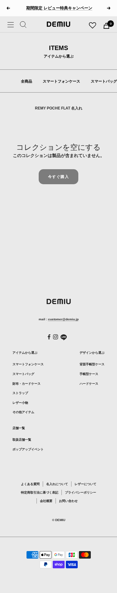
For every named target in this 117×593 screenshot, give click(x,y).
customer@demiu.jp (63, 319)
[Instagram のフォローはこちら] (55, 336)
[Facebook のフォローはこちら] (49, 337)
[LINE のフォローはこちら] (64, 337)
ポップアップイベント (28, 449)
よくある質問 (30, 484)
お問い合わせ (68, 501)
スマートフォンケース (61, 81)
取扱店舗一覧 (21, 439)
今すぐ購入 (58, 176)
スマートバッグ (104, 81)
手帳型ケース (89, 374)
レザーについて (85, 484)
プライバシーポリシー (80, 492)
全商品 (26, 81)
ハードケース (89, 383)
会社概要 (46, 501)
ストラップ (20, 393)
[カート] (106, 26)
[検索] (23, 25)
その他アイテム (23, 412)
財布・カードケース (26, 383)
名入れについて (57, 484)
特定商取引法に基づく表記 (39, 492)
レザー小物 (20, 402)
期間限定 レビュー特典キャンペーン (59, 5)
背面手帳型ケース (92, 364)
